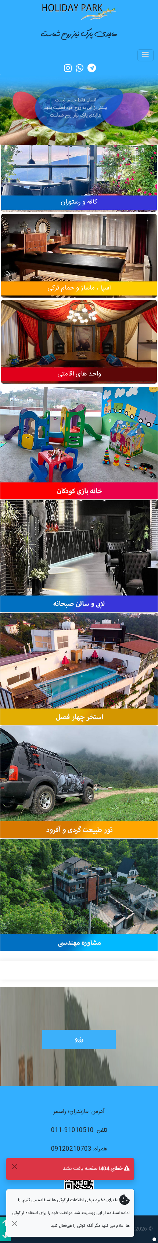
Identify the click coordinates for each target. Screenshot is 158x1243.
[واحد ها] (79, 346)
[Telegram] (91, 68)
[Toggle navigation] (145, 55)
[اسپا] (79, 260)
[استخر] (78, 669)
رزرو (79, 1039)
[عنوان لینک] (79, 12)
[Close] (14, 1166)
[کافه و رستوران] (79, 174)
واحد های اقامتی (79, 374)
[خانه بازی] (78, 443)
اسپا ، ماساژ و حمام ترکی (79, 288)
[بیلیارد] (78, 556)
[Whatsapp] (80, 68)
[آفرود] (78, 782)
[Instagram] (68, 68)
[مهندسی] (78, 895)
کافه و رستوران (79, 202)
